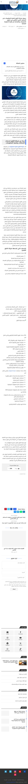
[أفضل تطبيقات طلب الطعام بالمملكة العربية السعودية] (5, 729)
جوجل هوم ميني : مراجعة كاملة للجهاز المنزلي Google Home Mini (10, 662)
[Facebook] (25, 772)
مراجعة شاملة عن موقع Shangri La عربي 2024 (19, 712)
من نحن (9, 780)
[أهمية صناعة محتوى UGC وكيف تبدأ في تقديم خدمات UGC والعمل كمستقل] (14, 539)
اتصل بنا (5, 780)
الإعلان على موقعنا (23, 674)
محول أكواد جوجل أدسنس (21, 681)
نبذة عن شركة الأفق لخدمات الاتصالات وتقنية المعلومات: (15, 67)
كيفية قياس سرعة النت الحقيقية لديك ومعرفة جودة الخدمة (18, 721)
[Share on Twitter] (8, 509)
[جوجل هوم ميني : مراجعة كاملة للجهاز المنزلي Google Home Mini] (23, 662)
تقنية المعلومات (12, 371)
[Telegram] (6, 772)
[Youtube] (20, 772)
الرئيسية (24, 13)
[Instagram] (15, 772)
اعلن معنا (14, 780)
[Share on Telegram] (18, 512)
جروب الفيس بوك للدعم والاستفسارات (19, 684)
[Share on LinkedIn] (24, 512)
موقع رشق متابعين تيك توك (21, 701)
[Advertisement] (14, 45)
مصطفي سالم (19, 26)
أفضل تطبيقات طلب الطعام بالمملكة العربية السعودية (18, 727)
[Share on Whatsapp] (21, 512)
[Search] (1, 2)
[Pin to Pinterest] (5, 509)
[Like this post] (14, 509)
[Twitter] (10, 772)
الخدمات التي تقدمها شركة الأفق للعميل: (13, 71)
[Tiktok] (15, 775)
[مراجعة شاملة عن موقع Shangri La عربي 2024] (5, 713)
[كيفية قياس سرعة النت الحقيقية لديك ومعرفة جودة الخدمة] (5, 721)
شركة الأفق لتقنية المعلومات (16, 147)
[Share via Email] (15, 512)
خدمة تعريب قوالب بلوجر (22, 677)
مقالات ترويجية (17, 13)
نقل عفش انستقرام (23, 697)
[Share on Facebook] (11, 509)
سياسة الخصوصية (20, 780)
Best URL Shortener (22, 694)
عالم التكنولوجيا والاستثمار (10, 782)
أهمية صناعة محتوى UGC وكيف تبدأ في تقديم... (14, 549)
